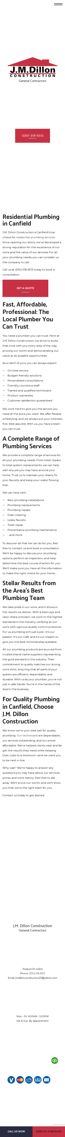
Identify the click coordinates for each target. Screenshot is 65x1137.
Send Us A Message (49, 1131)
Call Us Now (16, 1131)
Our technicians (27, 735)
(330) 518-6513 (32, 135)
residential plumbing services (35, 237)
